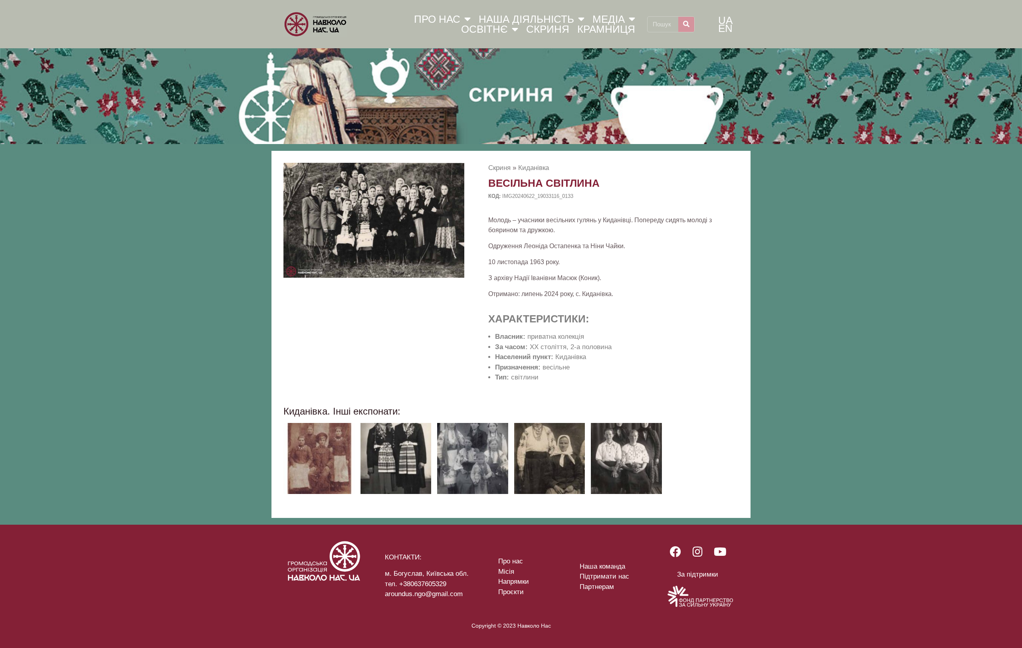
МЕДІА (608, 19)
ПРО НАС (437, 19)
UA (725, 20)
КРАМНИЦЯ (606, 29)
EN (725, 28)
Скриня (499, 168)
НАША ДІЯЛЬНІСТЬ (526, 19)
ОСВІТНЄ (484, 29)
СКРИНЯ (547, 29)
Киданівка (533, 168)
